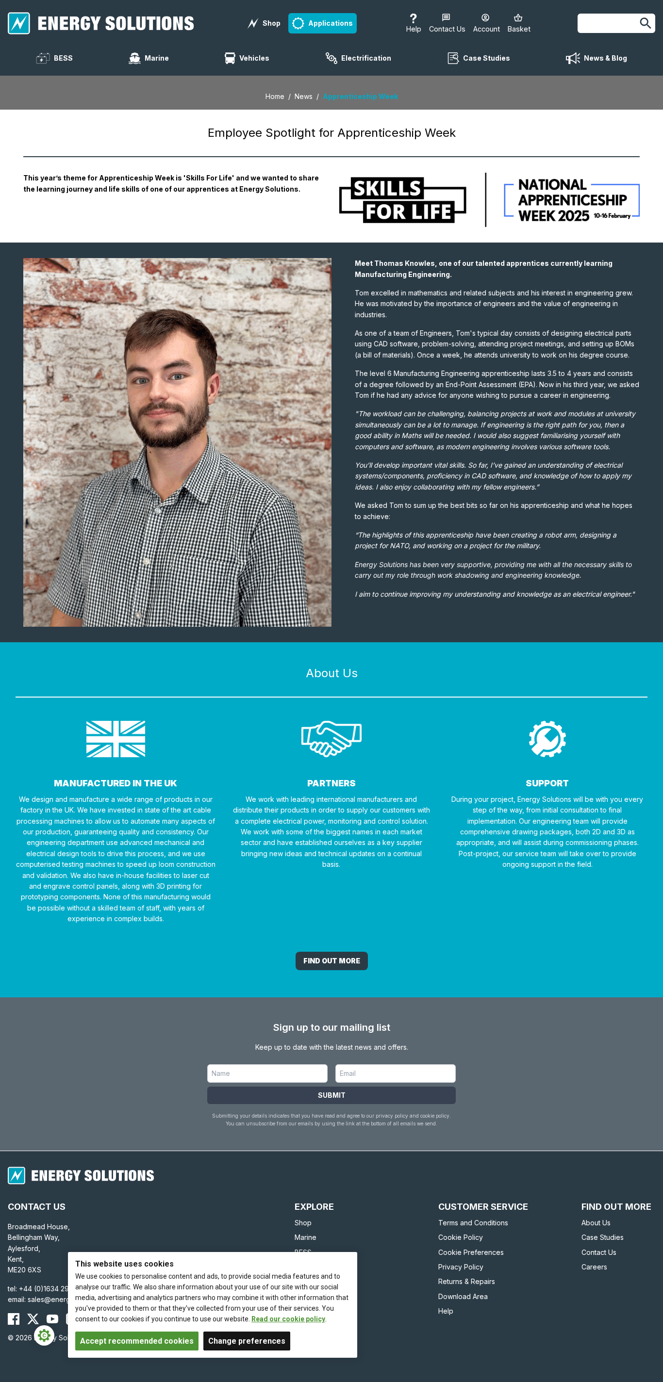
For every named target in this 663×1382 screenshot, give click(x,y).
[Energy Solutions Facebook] (13, 1319)
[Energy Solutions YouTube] (52, 1319)
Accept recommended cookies (137, 1341)
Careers (594, 1267)
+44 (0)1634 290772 (52, 1288)
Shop (303, 1223)
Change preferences (246, 1341)
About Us (596, 1223)
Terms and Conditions (473, 1223)
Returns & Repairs (466, 1281)
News (304, 96)
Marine (305, 1237)
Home (274, 96)
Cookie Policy (460, 1237)
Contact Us (598, 1252)
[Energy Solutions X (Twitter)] (33, 1319)
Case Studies (602, 1237)
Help (445, 1311)
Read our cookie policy (288, 1319)
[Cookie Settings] (44, 1335)
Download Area (463, 1296)
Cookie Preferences (471, 1252)
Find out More (331, 961)
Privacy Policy (460, 1267)
